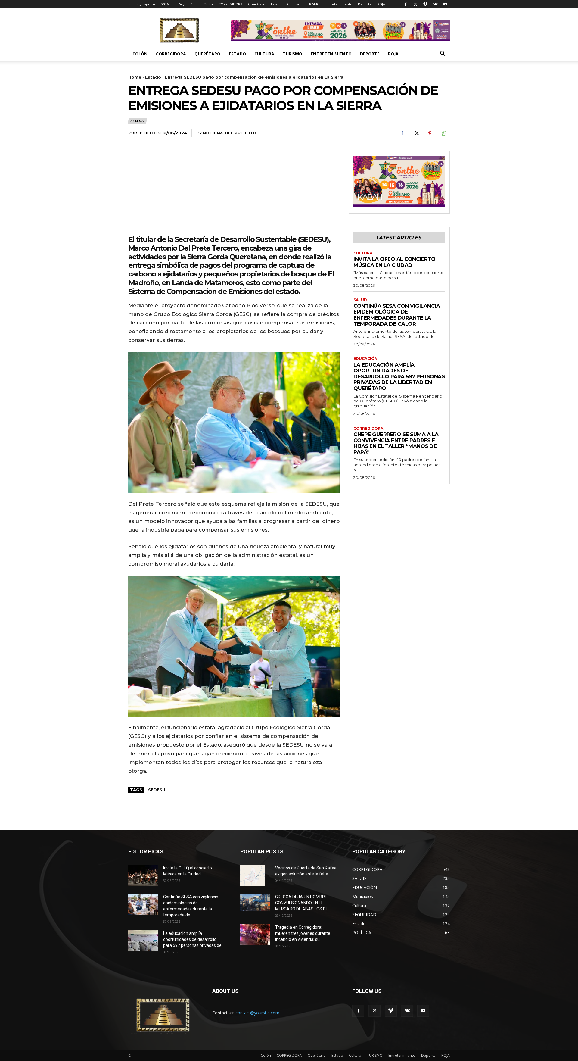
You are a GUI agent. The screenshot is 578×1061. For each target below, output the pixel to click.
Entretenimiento (338, 4)
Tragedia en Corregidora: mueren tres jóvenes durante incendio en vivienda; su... (302, 933)
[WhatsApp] (444, 133)
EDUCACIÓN (365, 359)
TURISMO (312, 4)
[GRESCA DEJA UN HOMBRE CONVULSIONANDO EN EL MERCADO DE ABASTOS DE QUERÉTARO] (255, 902)
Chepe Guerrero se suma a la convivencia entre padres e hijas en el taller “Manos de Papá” (396, 443)
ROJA (381, 4)
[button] (442, 54)
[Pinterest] (430, 133)
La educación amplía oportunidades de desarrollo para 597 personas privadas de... (193, 939)
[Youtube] (445, 4)
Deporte (364, 4)
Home (134, 77)
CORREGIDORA (230, 4)
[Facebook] (405, 4)
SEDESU (156, 789)
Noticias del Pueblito (229, 132)
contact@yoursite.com (257, 1013)
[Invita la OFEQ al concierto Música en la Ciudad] (143, 875)
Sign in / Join (189, 4)
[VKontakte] (435, 4)
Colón (208, 4)
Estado (276, 4)
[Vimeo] (425, 4)
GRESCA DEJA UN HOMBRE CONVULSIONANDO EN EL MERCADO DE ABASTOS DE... (303, 902)
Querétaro (256, 4)
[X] (415, 4)
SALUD (360, 300)
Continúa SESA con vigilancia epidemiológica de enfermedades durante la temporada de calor (396, 315)
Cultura (293, 4)
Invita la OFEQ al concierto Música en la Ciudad (394, 262)
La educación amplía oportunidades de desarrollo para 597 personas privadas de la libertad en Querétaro (399, 376)
